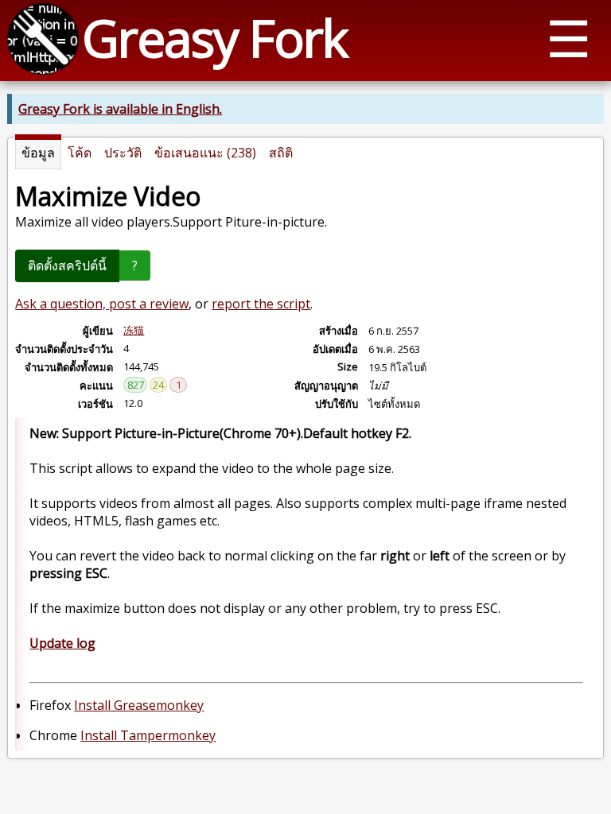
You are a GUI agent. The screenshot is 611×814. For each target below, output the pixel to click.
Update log (62, 643)
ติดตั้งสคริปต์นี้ (67, 265)
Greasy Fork (214, 37)
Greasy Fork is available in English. (120, 109)
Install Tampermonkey (148, 735)
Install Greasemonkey (139, 705)
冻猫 (133, 330)
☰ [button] (568, 37)
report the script (261, 303)
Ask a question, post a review (102, 303)
